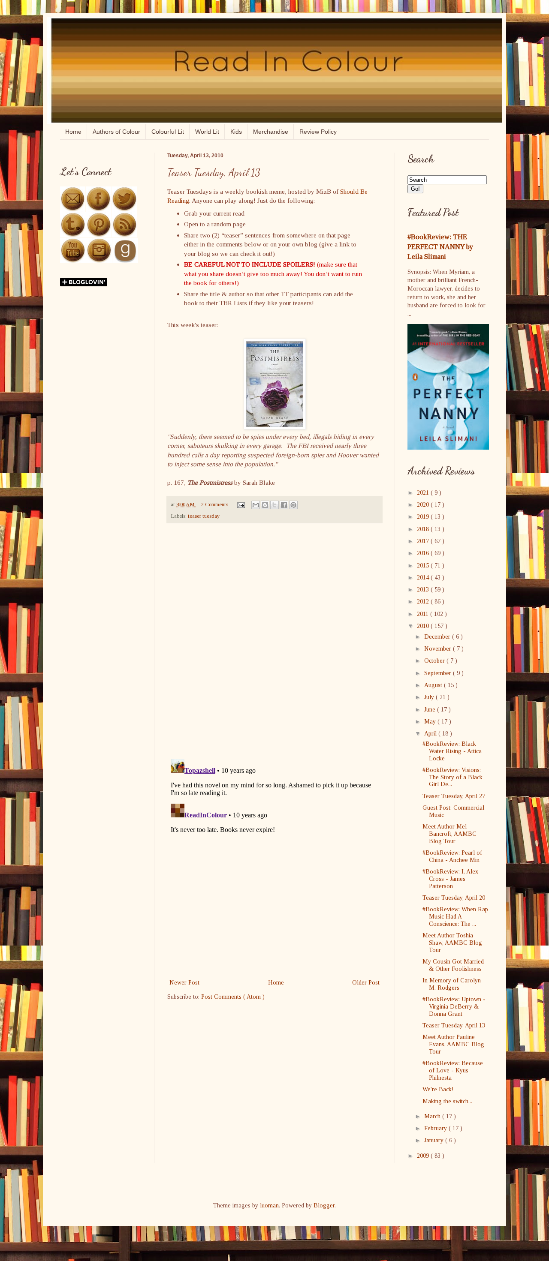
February (436, 1128)
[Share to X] (274, 505)
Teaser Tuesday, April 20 (453, 898)
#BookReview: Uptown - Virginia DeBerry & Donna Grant (454, 1006)
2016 (424, 553)
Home (73, 131)
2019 (424, 516)
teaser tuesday (204, 516)
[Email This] (255, 505)
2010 (424, 626)
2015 (424, 565)
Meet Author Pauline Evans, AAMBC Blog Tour (453, 1044)
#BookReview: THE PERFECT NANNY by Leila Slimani (440, 247)
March (433, 1116)
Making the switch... (447, 1101)
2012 (424, 601)
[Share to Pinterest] (293, 505)
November (438, 649)
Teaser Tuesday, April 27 (453, 796)
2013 (424, 589)
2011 (423, 614)
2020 (424, 504)
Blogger (324, 1205)
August (434, 685)
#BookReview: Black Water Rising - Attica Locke (452, 751)
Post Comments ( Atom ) (233, 997)
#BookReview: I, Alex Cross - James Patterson (450, 878)
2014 (424, 577)
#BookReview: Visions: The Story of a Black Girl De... (452, 777)
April (431, 733)
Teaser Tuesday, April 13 (453, 1025)
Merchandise (270, 131)
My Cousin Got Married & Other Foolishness (453, 965)
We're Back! (438, 1089)
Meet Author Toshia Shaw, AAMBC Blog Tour (452, 942)
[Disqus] (274, 641)
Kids (236, 131)
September (438, 673)
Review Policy (318, 131)
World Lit (207, 131)
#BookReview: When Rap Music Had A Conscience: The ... (455, 916)
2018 (424, 529)
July (430, 697)
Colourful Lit (167, 131)
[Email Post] (240, 504)
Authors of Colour (116, 131)
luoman (269, 1205)
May (430, 721)
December (438, 637)
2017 (424, 541)
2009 (424, 1156)
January (434, 1140)
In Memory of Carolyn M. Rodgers (451, 984)
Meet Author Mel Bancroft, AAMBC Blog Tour (449, 833)
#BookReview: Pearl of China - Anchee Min (452, 856)
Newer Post (184, 982)
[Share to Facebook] (284, 505)
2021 (424, 492)
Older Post (366, 982)
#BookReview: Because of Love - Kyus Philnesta (452, 1070)
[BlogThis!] (265, 505)
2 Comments (214, 504)
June (430, 709)
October (435, 661)
